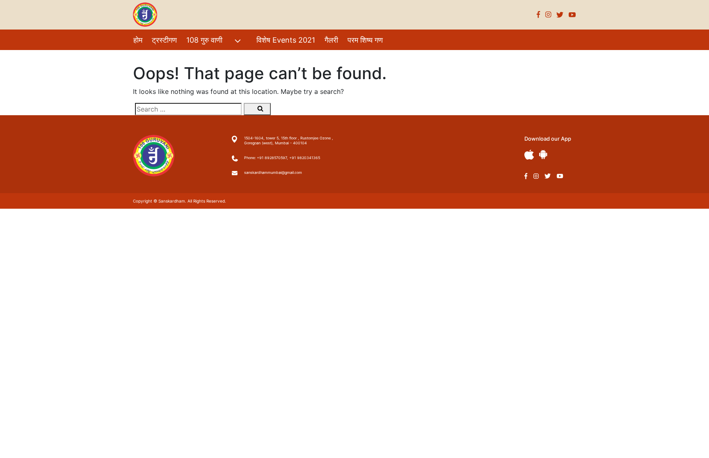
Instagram (548, 14)
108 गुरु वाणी (204, 40)
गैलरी (331, 40)
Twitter (560, 14)
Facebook (538, 14)
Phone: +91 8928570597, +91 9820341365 (282, 157)
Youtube (572, 14)
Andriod (543, 154)
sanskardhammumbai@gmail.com (273, 172)
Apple (529, 155)
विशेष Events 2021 (285, 40)
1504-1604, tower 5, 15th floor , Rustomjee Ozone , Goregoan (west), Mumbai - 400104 (288, 140)
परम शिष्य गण (365, 40)
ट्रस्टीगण (164, 40)
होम (137, 40)
